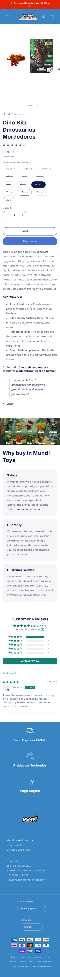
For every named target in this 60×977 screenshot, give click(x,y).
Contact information (42, 967)
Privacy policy (44, 962)
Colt (26, 177)
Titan (25, 185)
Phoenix (43, 193)
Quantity (7, 208)
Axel (9, 200)
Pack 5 (30, 169)
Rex (10, 185)
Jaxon (41, 177)
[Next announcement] (53, 4)
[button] (7, 16)
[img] (11, 682)
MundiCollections (28, 957)
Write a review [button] (30, 661)
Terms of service (20, 967)
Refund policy (27, 962)
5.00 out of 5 (39, 626)
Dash (25, 192)
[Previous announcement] (6, 4)
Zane (11, 193)
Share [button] (10, 404)
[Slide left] (22, 105)
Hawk (38, 184)
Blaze (11, 177)
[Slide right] (37, 105)
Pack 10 (48, 169)
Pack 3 (12, 169)
